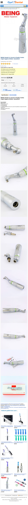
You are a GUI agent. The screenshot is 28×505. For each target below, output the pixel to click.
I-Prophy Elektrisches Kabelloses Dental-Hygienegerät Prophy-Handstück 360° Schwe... (7, 443)
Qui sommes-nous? (8, 495)
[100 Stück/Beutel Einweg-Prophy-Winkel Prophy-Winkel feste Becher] (20, 435)
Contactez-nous (14, 495)
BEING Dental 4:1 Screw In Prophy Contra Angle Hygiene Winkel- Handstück (6, 491)
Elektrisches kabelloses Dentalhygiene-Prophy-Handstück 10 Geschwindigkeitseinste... (20, 426)
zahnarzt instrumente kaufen (15, 403)
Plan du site (21, 495)
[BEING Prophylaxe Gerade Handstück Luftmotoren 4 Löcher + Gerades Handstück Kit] (20, 467)
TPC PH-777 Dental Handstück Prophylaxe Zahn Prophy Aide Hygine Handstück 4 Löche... (20, 491)
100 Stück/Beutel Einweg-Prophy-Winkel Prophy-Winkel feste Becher (20, 442)
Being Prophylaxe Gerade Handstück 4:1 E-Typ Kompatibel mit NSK (7, 474)
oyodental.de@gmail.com (15, 500)
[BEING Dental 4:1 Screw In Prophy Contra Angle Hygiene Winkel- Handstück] (7, 483)
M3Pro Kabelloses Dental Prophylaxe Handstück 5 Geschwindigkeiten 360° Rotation (7, 426)
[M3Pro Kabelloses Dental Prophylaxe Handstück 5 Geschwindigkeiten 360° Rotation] (7, 419)
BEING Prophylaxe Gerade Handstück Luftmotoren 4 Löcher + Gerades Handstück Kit (20, 475)
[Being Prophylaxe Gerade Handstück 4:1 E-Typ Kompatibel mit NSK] (7, 467)
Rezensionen (15, 63)
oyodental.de (12, 497)
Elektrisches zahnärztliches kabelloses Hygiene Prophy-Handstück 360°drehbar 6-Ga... (7, 458)
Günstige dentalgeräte (5, 403)
